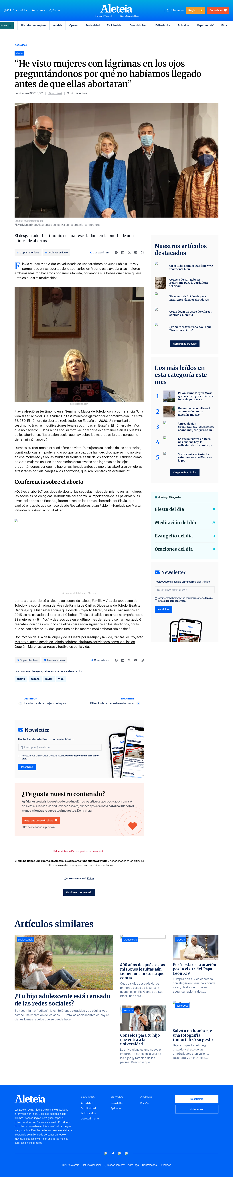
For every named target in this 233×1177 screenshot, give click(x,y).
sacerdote (182, 1005)
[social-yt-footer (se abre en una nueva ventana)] (106, 1154)
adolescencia (25, 939)
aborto (21, 679)
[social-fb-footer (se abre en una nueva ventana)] (113, 1154)
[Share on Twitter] (129, 252)
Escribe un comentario (79, 892)
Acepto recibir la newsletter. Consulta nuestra (60, 757)
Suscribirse (196, 1099)
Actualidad (184, 25)
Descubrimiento (139, 25)
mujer (48, 679)
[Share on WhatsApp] (142, 252)
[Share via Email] (135, 252)
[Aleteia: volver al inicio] (116, 8)
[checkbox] (19, 756)
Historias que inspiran (33, 25)
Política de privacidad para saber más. (185, 599)
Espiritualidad (114, 25)
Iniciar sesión (176, 10)
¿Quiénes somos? (114, 1165)
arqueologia (130, 939)
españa (35, 679)
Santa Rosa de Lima (129, 16)
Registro (193, 10)
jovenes (128, 1010)
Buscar (56, 10)
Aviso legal (133, 1165)
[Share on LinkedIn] (122, 252)
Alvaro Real (55, 93)
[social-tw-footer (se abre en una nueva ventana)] (120, 1154)
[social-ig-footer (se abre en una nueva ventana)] (127, 1154)
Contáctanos (149, 1165)
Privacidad (165, 1165)
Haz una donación (92, 1165)
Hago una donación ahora (38, 820)
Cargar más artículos (185, 343)
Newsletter (117, 1103)
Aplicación (116, 1108)
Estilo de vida (162, 25)
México (225, 25)
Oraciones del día (174, 549)
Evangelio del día (174, 536)
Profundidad (93, 25)
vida (61, 679)
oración (181, 939)
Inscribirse (27, 767)
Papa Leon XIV (205, 25)
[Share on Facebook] (116, 252)
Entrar (90, 878)
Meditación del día (175, 522)
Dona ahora (216, 10)
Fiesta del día (169, 509)
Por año (144, 1103)
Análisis (57, 25)
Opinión (73, 25)
